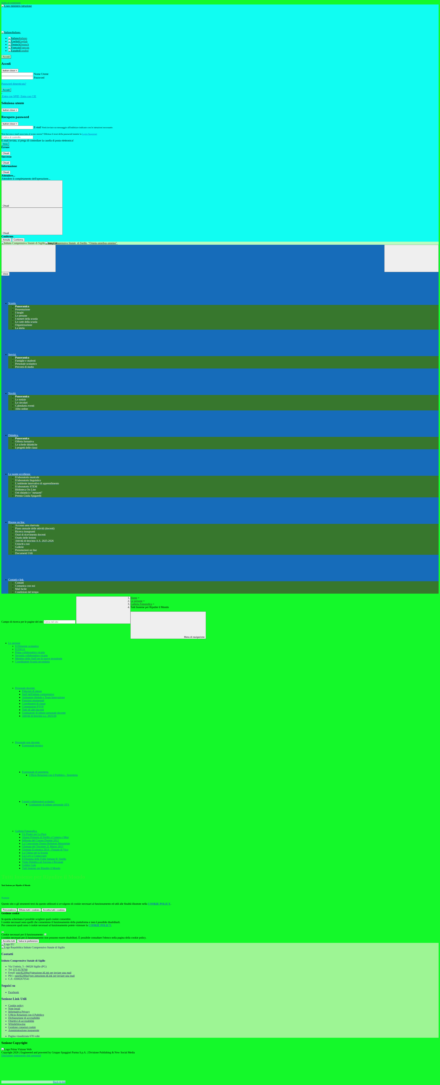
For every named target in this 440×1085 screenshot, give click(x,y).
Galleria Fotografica (141, 604)
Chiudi (6, 153)
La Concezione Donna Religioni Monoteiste (46, 843)
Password (39, 77)
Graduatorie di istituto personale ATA (49, 804)
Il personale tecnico (32, 745)
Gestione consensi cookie (22, 1027)
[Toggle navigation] (28, 258)
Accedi (6, 57)
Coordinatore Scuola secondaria (32, 661)
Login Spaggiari (89, 134)
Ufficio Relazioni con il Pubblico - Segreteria (53, 775)
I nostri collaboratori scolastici (38, 801)
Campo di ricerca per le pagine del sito (22, 621)
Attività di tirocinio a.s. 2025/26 (39, 715)
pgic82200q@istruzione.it (43, 972)
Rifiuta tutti (29, 910)
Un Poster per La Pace (34, 834)
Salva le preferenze (28, 941)
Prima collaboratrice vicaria (30, 652)
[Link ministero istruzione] (16, 5)
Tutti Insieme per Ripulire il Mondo (41, 868)
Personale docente (25, 688)
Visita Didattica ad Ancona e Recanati (42, 862)
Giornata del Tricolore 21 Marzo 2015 (42, 846)
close (5, 274)
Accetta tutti (54, 910)
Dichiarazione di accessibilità (24, 1017)
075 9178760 (20, 969)
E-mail (37, 127)
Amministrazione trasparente (23, 1030)
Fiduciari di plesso (32, 691)
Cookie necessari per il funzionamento (22, 934)
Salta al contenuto (11, 2)
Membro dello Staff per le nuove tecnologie (38, 658)
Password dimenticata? (13, 83)
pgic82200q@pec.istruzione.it (45, 975)
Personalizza (9, 910)
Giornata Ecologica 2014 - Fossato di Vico (45, 849)
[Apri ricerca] (411, 258)
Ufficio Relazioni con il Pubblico (26, 1014)
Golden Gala (29, 865)
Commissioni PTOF (33, 706)
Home (133, 597)
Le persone (136, 600)
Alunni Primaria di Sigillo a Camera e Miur (45, 837)
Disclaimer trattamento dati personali (21, 1055)
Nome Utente (41, 74)
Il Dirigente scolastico (27, 646)
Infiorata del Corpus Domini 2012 (40, 840)
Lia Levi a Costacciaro (34, 855)
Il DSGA (20, 649)
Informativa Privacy (19, 1011)
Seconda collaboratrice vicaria (31, 655)
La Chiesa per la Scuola (35, 852)
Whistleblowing (16, 1024)
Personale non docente (27, 742)
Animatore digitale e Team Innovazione (43, 697)
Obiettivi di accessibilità (21, 1021)
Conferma (18, 240)
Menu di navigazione (194, 637)
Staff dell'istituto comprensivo (38, 694)
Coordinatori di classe (34, 703)
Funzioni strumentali (33, 700)
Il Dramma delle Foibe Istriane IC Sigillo (44, 858)
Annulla (6, 240)
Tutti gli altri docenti (33, 709)
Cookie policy (16, 1005)
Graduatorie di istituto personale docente (44, 712)
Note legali (14, 1008)
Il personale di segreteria (35, 771)
